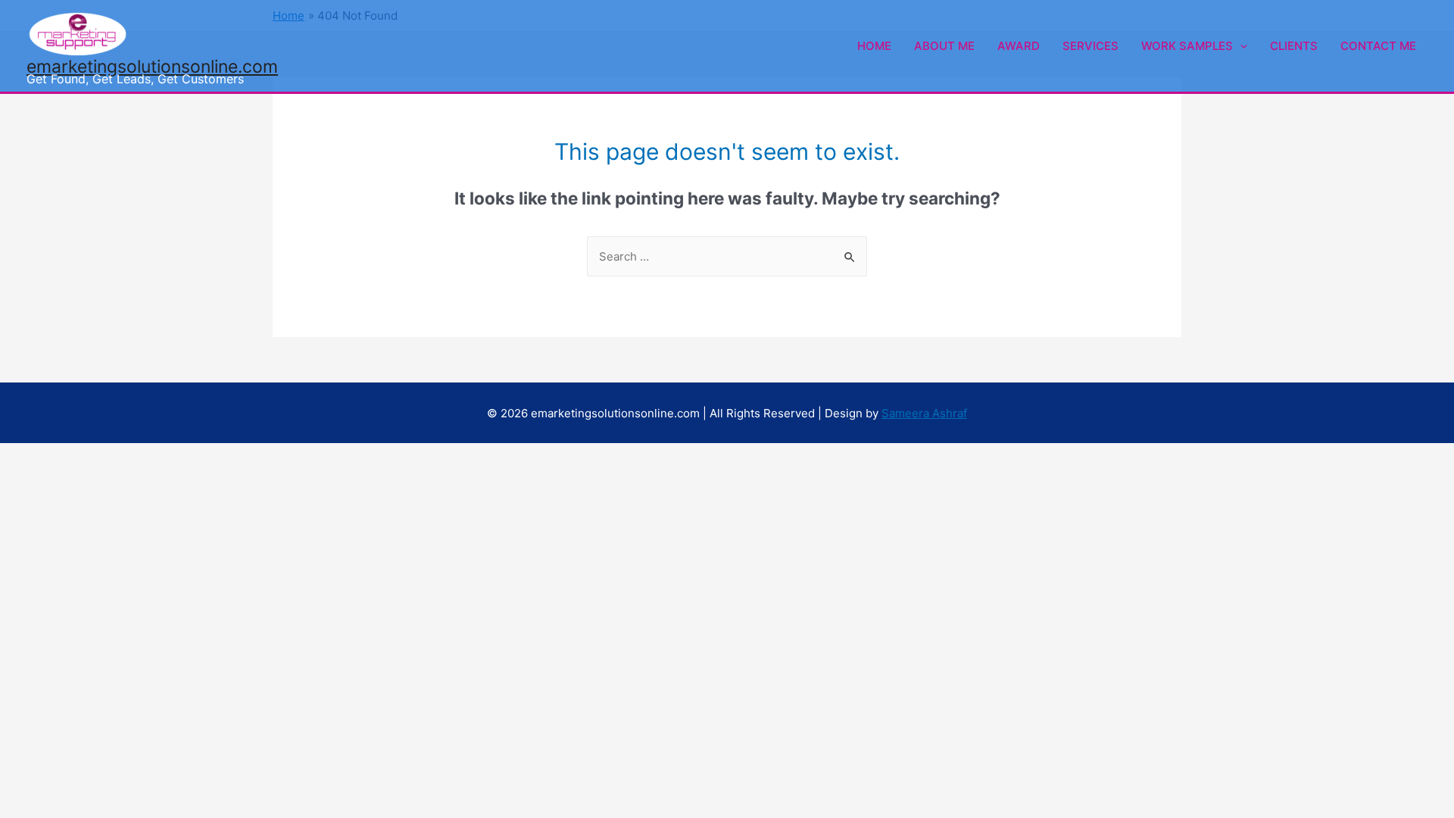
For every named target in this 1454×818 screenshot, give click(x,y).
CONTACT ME (1378, 46)
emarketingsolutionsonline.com (152, 66)
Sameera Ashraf (924, 413)
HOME (874, 46)
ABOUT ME (944, 46)
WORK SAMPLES (1187, 46)
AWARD (1018, 46)
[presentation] (1240, 46)
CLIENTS (1294, 46)
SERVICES (1090, 46)
